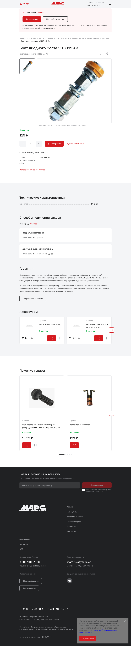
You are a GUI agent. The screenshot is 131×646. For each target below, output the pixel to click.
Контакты (71, 531)
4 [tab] (69, 454)
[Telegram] (93, 56)
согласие (93, 490)
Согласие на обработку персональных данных (40, 619)
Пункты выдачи (74, 522)
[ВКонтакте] (97, 56)
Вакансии (23, 544)
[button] (111, 330)
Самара (33, 224)
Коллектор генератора (80, 425)
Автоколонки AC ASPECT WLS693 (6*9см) (97, 325)
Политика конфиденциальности (33, 616)
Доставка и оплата (75, 517)
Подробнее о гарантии (33, 298)
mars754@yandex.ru (79, 561)
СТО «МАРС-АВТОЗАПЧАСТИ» (45, 608)
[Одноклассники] (101, 56)
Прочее (25, 421)
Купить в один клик (75, 143)
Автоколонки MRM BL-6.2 (50, 324)
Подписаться (97, 485)
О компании (24, 539)
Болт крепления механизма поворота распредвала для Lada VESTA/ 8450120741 (41, 426)
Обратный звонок (31, 581)
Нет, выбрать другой (55, 19)
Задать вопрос (29, 588)
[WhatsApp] (106, 56)
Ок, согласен (88, 638)
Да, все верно (32, 19)
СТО (21, 549)
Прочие (42, 321)
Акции (70, 507)
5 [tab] (71, 454)
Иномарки (71, 526)
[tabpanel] (41, 413)
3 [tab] (67, 454)
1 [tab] (61, 454)
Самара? (40, 12)
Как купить (72, 512)
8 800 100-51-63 (93, 5)
